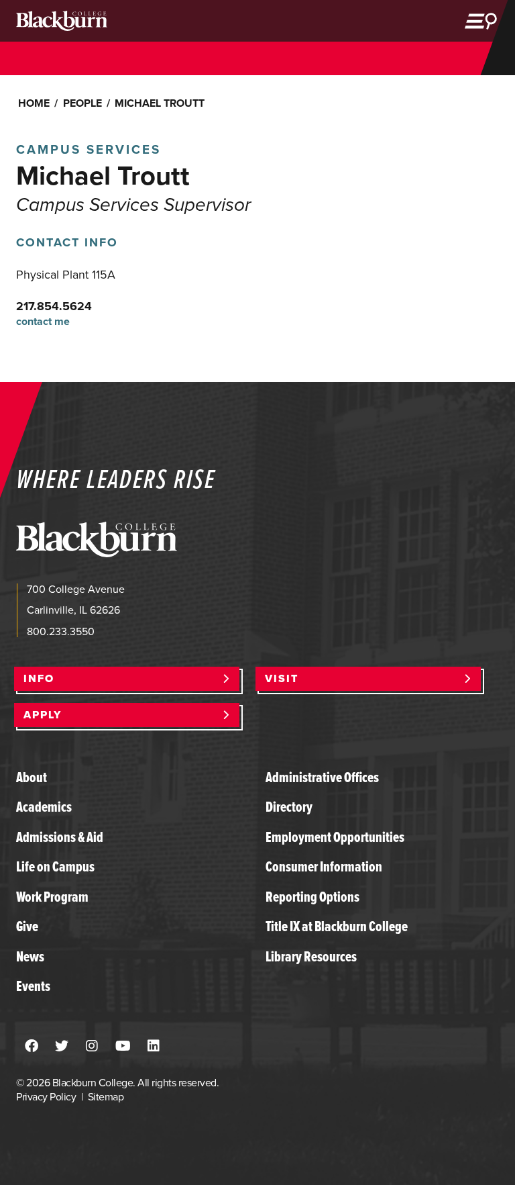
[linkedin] (154, 1046)
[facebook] (31, 1046)
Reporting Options (312, 896)
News (30, 956)
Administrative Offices (322, 777)
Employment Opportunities (335, 836)
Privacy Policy (46, 1096)
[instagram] (92, 1046)
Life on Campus (55, 866)
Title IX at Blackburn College (337, 926)
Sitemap (105, 1096)
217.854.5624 (54, 306)
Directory (289, 806)
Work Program (52, 896)
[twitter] (61, 1046)
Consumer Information (324, 866)
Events (33, 986)
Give (27, 926)
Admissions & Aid (59, 836)
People (82, 103)
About (31, 777)
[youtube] (123, 1046)
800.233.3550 (61, 631)
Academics (44, 806)
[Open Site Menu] (481, 20)
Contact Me (43, 322)
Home (34, 103)
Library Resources (311, 956)
